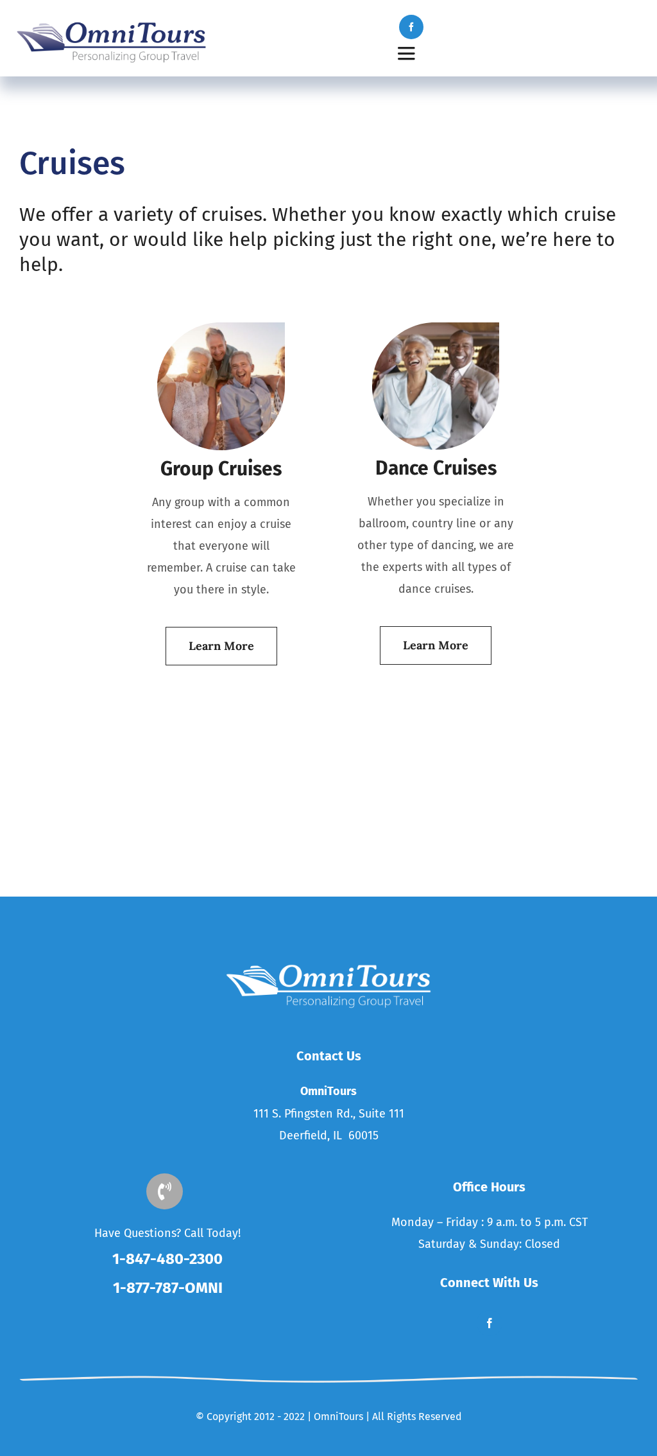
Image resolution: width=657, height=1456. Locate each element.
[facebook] (411, 27)
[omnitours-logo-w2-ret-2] (328, 967)
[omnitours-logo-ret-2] (111, 24)
